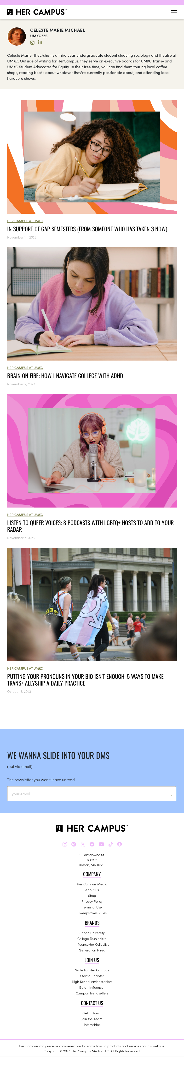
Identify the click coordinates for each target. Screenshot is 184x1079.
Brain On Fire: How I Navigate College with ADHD (65, 375)
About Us (92, 889)
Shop (92, 895)
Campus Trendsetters (92, 993)
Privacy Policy (92, 901)
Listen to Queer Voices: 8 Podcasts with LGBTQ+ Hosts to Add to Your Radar (90, 526)
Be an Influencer (92, 987)
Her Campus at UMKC (25, 221)
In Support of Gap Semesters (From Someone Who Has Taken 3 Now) (87, 228)
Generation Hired (92, 950)
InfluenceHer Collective (92, 944)
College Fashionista (92, 938)
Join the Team (92, 1018)
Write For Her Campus (92, 970)
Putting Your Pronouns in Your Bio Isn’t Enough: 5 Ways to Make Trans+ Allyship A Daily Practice (85, 679)
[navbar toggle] (174, 12)
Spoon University (92, 932)
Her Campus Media (92, 884)
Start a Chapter (92, 975)
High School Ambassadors (92, 981)
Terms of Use (92, 907)
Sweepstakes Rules (92, 912)
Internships (92, 1024)
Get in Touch (92, 1013)
